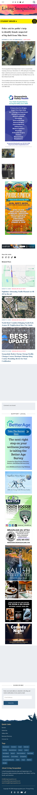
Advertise (4, 730)
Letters (26, 750)
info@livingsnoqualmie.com (9, 779)
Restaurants (6, 756)
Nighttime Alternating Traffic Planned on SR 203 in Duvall (18, 292)
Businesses (6, 746)
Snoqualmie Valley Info (19, 288)
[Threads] (3, 257)
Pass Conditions (21, 753)
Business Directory (7, 736)
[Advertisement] (18, 382)
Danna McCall (18, 39)
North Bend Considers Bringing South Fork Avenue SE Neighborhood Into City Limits (17, 324)
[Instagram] (9, 257)
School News (14, 756)
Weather (29, 759)
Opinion (13, 753)
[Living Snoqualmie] (18, 9)
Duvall (19, 746)
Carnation (13, 746)
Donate (4, 727)
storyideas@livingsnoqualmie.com (11, 781)
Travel (23, 759)
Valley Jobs (5, 733)
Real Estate (30, 753)
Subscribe (11, 703)
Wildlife (4, 763)
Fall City (5, 750)
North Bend (27, 39)
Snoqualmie (23, 756)
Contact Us (5, 739)
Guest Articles (12, 750)
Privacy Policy (30, 788)
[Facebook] (6, 257)
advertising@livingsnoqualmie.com (11, 783)
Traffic (17, 759)
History (20, 750)
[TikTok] (12, 257)
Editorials (26, 746)
